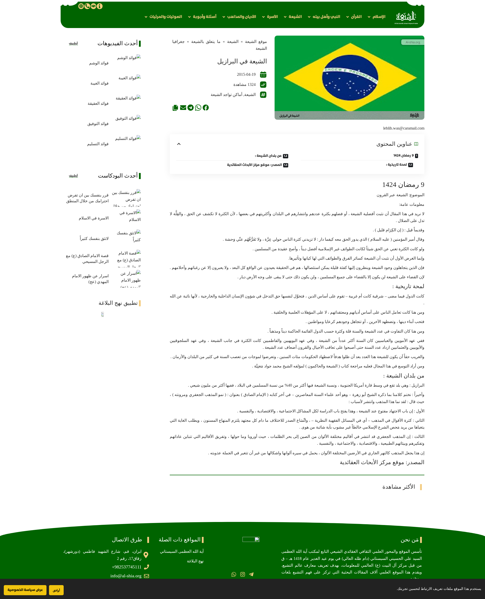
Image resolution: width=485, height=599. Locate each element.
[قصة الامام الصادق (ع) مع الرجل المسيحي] (126, 258)
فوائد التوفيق (98, 123)
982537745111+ (126, 566)
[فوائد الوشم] (126, 63)
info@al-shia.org (125, 575)
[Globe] (81, 6)
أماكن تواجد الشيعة (226, 94)
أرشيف (73, 43)
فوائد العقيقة (98, 103)
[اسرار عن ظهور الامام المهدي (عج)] (126, 279)
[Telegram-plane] (251, 574)
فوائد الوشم (99, 63)
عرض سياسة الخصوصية (25, 590)
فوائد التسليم (98, 144)
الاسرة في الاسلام (94, 218)
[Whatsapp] (233, 574)
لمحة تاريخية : (396, 164)
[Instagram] (242, 574)
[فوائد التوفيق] (126, 124)
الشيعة (232, 41)
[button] (376, 16)
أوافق (56, 590)
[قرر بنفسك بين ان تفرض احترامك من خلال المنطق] (126, 198)
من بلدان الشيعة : (268, 156)
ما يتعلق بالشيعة (206, 41)
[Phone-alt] (87, 6)
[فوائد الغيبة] (126, 83)
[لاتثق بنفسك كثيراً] (126, 238)
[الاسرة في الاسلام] (126, 218)
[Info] (99, 6)
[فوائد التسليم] (126, 144)
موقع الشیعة (256, 41)
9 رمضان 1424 (404, 155)
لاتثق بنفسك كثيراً (94, 238)
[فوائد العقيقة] (126, 103)
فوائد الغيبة (99, 83)
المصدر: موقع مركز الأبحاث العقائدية (254, 165)
